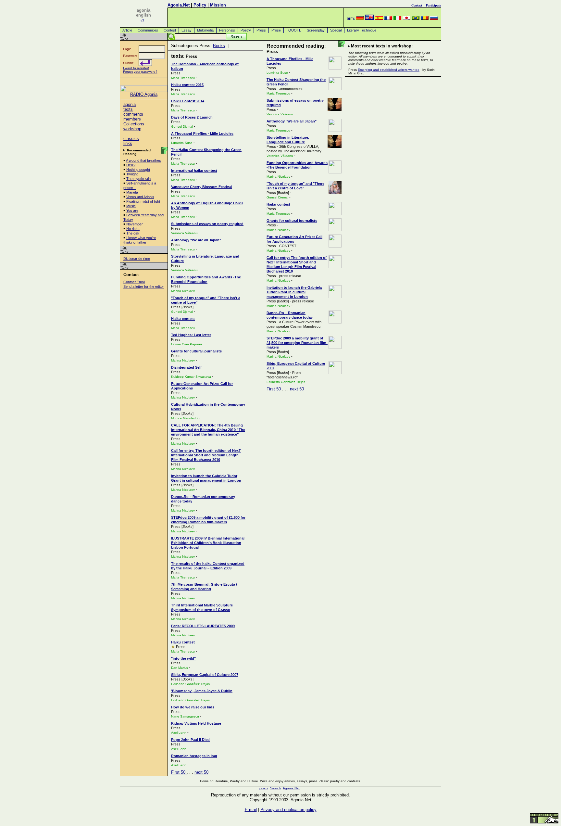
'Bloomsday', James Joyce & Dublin (201, 691)
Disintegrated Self (186, 367)
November (134, 224)
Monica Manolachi (184, 418)
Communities (148, 30)
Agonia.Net (179, 5)
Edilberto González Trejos (190, 684)
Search (275, 788)
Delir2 (130, 165)
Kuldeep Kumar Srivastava (191, 376)
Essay (186, 30)
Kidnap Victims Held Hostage (196, 723)
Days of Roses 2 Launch (192, 117)
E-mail (251, 809)
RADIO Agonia (143, 94)
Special (336, 30)
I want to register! (136, 68)
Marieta (132, 192)
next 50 (201, 772)
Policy (199, 5)
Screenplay (316, 30)
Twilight (132, 174)
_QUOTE (293, 30)
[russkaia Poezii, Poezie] (434, 18)
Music (131, 206)
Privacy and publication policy (288, 809)
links (127, 143)
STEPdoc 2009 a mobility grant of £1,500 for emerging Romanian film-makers (297, 342)
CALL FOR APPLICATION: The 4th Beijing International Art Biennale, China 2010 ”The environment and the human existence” (208, 429)
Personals (227, 30)
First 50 (179, 772)
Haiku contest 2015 (187, 85)
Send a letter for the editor (143, 286)
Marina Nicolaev (183, 291)
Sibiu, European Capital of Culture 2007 (204, 675)
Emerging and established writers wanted (388, 69)
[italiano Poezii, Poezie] (397, 18)
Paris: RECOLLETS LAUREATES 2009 (203, 626)
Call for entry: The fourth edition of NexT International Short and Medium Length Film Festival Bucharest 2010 (206, 455)
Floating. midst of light (143, 201)
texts (128, 109)
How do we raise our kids (192, 707)
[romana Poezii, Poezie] (425, 18)
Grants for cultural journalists (196, 351)
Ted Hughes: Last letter (191, 335)
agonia (129, 104)
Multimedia (205, 30)
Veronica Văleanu (184, 233)
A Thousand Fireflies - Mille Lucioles (202, 133)
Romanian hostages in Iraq (194, 756)
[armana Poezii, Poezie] (351, 18)
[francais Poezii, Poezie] (388, 18)
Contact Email (134, 282)
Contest (170, 30)
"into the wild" (183, 658)
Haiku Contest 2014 (187, 101)
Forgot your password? (140, 71)
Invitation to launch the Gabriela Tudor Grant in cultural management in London (294, 292)
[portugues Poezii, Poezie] (415, 18)
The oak (132, 233)
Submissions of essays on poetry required (207, 224)
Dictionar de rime (136, 259)
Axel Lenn (178, 732)
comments (133, 114)
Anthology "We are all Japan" (196, 240)
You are (132, 210)
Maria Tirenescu (183, 78)
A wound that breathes (143, 160)
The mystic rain (138, 179)
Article (127, 30)
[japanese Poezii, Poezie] (406, 18)
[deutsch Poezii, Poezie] (360, 18)
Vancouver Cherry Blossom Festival (201, 187)
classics (131, 138)
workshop (132, 128)
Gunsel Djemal (182, 126)
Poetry (246, 30)
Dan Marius (179, 667)
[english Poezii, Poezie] (369, 18)
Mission (218, 5)
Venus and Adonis (140, 197)
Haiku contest (183, 319)
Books (219, 45)
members (132, 119)
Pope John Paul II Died (190, 740)
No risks (133, 229)
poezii (263, 788)
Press (261, 30)
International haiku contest (194, 170)
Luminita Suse (182, 143)
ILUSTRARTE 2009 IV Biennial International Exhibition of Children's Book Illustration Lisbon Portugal (207, 542)
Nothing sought (138, 170)
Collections (133, 123)
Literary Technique (361, 30)
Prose (276, 30)
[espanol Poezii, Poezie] (379, 18)
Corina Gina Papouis (186, 344)
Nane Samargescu (185, 716)
